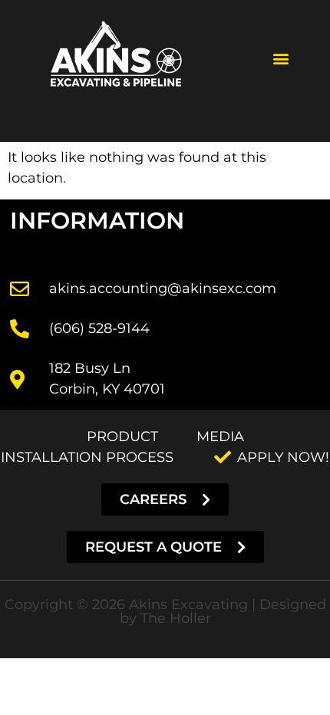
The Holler (175, 618)
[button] (280, 58)
